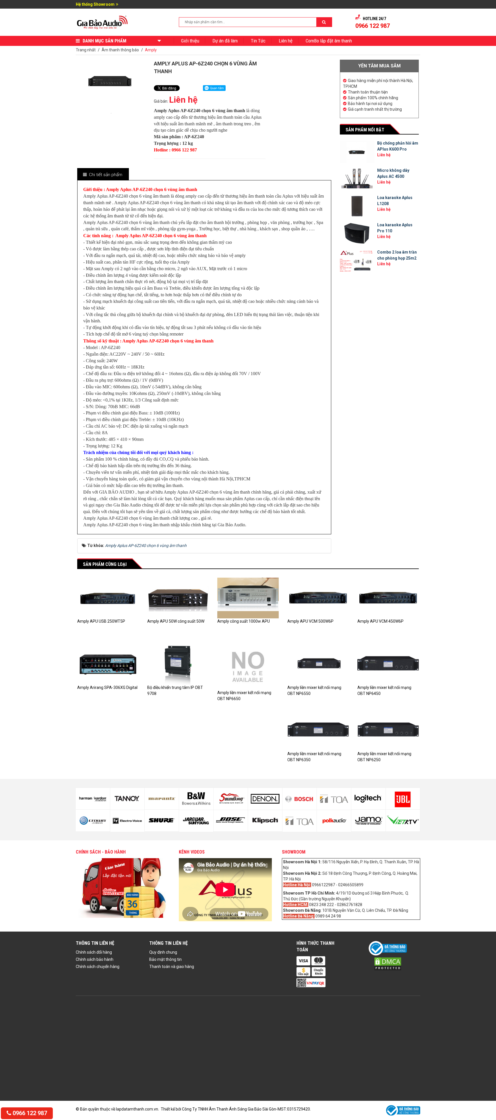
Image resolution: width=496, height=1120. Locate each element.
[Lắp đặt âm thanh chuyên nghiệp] (102, 22)
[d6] (93, 820)
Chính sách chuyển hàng (97, 966)
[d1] (368, 799)
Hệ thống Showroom (95, 4)
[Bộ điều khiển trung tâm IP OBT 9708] (178, 663)
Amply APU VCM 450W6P (380, 621)
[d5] (93, 799)
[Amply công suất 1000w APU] (248, 597)
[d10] (162, 820)
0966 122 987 (29, 1113)
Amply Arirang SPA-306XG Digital (107, 687)
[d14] (231, 821)
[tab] (103, 174)
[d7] (127, 799)
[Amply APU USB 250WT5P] (108, 597)
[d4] (403, 820)
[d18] (299, 821)
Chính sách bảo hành (94, 959)
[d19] (334, 799)
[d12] (196, 821)
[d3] (403, 799)
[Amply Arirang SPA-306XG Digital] (108, 663)
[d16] (265, 821)
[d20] (334, 821)
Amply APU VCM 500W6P (310, 621)
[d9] (162, 799)
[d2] (368, 820)
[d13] (231, 799)
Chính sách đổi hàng (94, 952)
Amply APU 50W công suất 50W (175, 621)
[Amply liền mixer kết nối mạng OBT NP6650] (248, 666)
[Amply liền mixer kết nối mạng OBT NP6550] (318, 663)
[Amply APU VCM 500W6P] (318, 597)
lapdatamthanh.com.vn (137, 1109)
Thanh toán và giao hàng (171, 966)
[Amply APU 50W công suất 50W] (178, 597)
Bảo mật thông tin (165, 959)
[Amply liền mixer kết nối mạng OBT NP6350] (318, 730)
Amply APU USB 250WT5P (101, 621)
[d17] (299, 799)
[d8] (127, 821)
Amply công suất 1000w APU (243, 621)
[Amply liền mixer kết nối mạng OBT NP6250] (388, 730)
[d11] (196, 799)
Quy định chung (163, 952)
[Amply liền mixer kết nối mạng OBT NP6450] (388, 663)
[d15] (265, 799)
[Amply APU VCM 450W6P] (388, 597)
